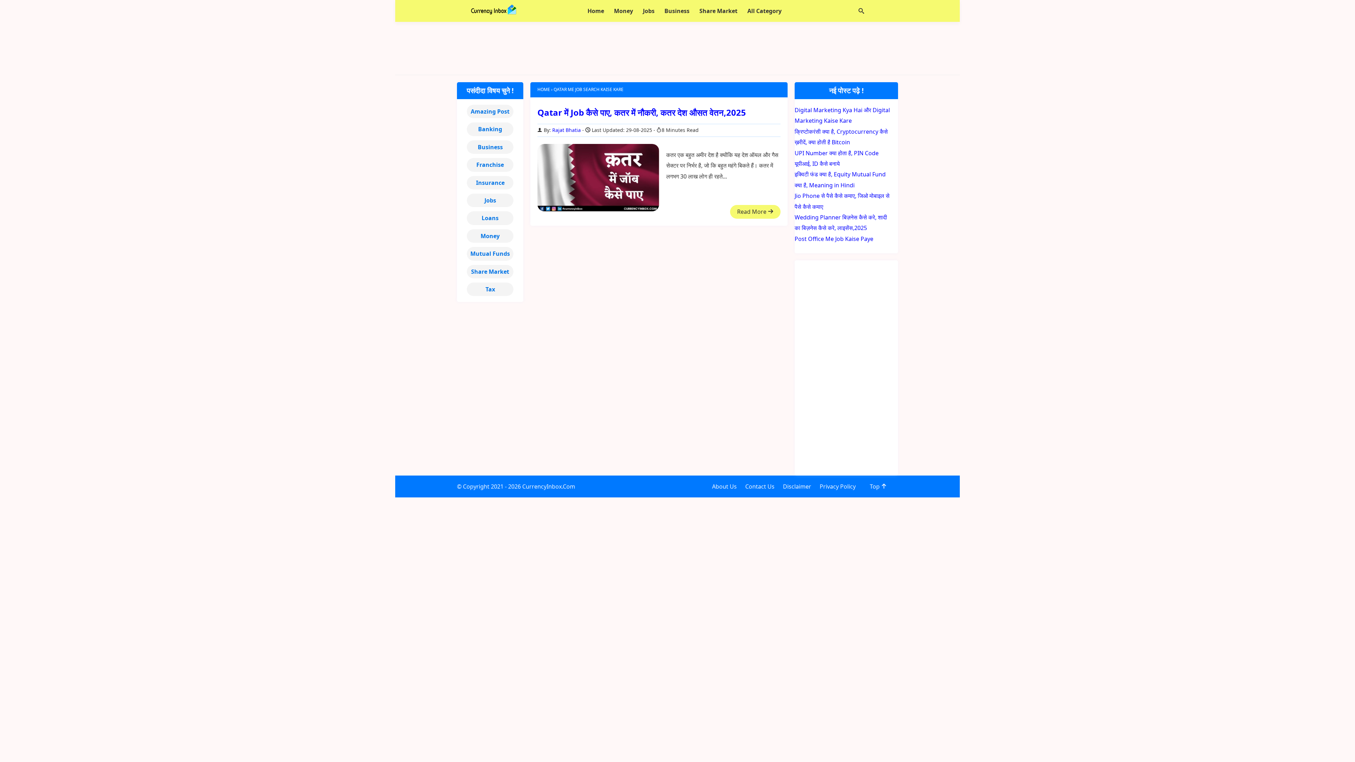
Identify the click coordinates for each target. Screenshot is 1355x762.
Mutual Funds (490, 254)
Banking (490, 129)
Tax (490, 289)
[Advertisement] (677, 48)
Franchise (490, 165)
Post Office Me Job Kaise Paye (834, 239)
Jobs (490, 200)
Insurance (490, 183)
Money (490, 236)
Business (490, 147)
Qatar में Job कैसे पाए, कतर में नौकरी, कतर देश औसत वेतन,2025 (641, 112)
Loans (490, 218)
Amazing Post (490, 111)
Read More (752, 212)
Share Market (490, 272)
